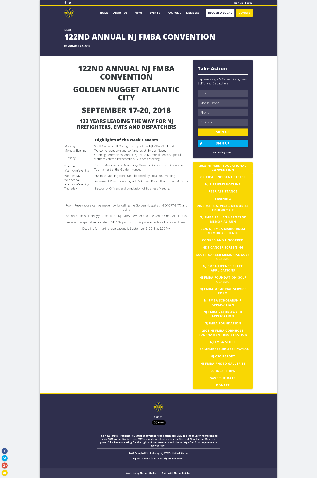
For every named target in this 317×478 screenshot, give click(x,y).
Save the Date (223, 378)
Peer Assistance (222, 191)
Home (104, 13)
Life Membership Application (222, 349)
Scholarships (223, 371)
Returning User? (222, 152)
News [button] (139, 13)
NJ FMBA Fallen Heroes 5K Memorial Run (223, 219)
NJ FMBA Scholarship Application (223, 302)
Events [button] (155, 13)
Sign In (158, 416)
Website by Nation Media (141, 473)
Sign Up (238, 2)
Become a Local (220, 13)
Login (248, 2)
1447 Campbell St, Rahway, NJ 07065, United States (158, 453)
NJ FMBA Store (223, 342)
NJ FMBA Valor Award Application (222, 314)
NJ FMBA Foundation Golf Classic (222, 279)
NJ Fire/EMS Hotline (223, 184)
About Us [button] (120, 13)
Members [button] (193, 13)
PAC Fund (174, 13)
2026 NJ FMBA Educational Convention (222, 168)
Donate (244, 13)
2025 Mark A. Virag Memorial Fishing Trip (223, 208)
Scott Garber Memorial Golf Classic (222, 257)
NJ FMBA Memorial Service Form (223, 291)
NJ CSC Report (222, 356)
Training (223, 199)
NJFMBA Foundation (223, 323)
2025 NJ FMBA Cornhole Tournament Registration (222, 333)
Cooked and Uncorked (223, 240)
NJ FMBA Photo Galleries (223, 364)
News (67, 29)
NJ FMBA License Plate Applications (223, 268)
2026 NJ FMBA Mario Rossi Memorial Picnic (223, 231)
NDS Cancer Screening (222, 247)
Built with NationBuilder (176, 473)
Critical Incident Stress (222, 177)
